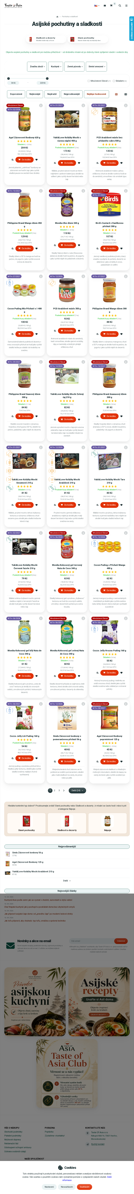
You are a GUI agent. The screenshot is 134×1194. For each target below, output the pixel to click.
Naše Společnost (34, 1159)
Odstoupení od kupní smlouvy (17, 1147)
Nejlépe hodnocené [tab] (96, 94)
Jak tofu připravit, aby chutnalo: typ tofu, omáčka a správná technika (34, 921)
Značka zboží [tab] (37, 66)
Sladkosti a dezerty (45, 38)
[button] (12, 159)
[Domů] (13, 5)
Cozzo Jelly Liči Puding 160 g (24, 736)
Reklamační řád (11, 1143)
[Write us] (87, 1144)
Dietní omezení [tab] (96, 66)
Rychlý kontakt (97, 1144)
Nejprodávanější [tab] (72, 94)
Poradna (50, 1128)
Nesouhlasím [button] (67, 1187)
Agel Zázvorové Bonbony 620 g (24, 137)
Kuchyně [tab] (55, 66)
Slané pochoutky (86, 38)
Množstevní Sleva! (101, 81)
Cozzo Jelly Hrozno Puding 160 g (109, 650)
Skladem (121, 81)
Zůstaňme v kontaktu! (55, 1135)
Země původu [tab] (74, 66)
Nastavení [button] (49, 1187)
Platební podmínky (12, 1135)
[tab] (116, 94)
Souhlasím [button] (84, 1187)
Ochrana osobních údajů (15, 1151)
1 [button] (51, 791)
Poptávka (49, 1132)
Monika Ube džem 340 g (67, 223)
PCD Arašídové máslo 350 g (67, 308)
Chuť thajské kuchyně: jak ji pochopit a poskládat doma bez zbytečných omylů (39, 907)
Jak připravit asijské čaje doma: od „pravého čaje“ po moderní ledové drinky (38, 914)
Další (65, 880)
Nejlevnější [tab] (34, 94)
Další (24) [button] (76, 790)
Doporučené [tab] (16, 94)
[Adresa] (87, 1133)
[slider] (8, 78)
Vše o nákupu (11, 1128)
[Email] (105, 5)
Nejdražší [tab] (52, 94)
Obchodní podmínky (13, 1132)
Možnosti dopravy (12, 1139)
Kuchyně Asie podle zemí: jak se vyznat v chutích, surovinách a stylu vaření (38, 900)
